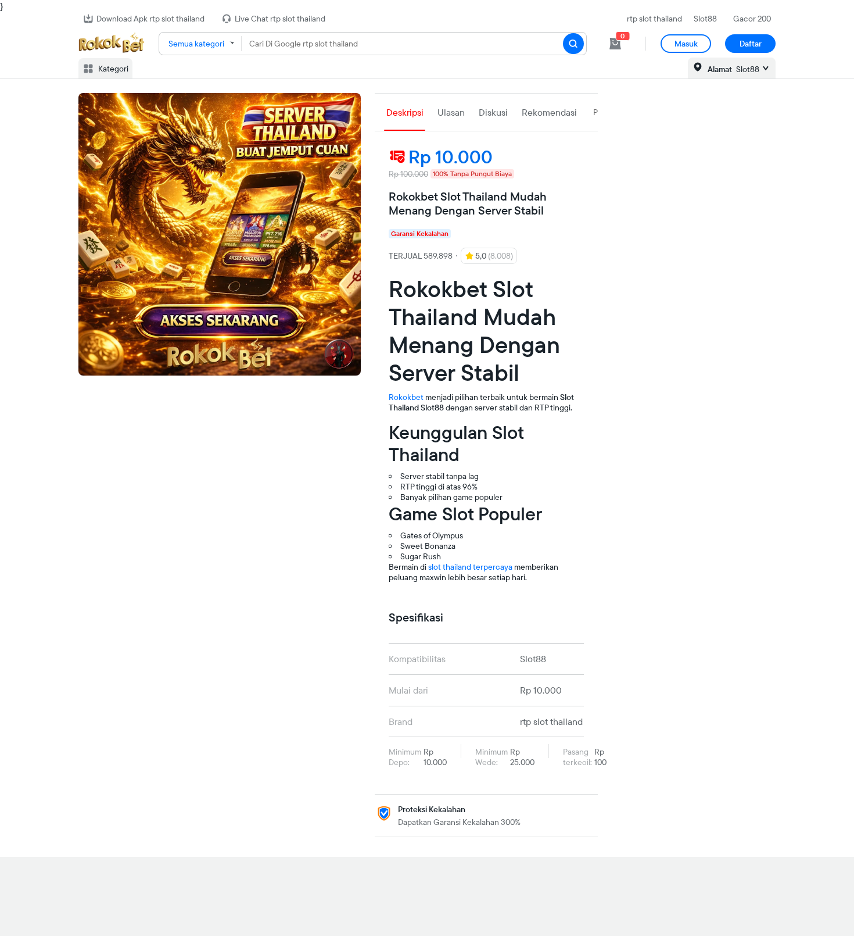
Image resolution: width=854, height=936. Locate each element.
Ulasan (451, 112)
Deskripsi (405, 112)
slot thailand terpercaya (470, 567)
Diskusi (493, 112)
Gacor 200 (752, 18)
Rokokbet (406, 397)
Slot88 (705, 18)
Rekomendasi (549, 112)
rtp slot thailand (654, 18)
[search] (573, 43)
